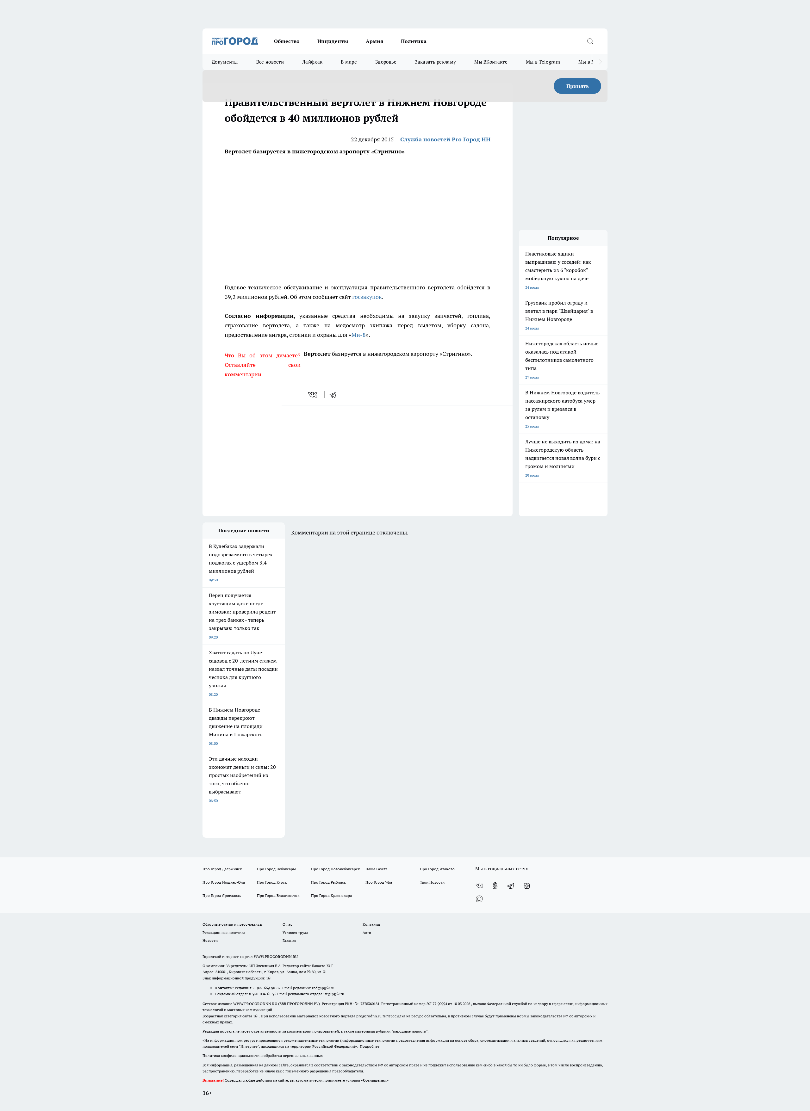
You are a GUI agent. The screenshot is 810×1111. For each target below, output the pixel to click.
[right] (600, 62)
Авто (367, 932)
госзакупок (367, 296)
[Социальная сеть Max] (479, 898)
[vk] (313, 394)
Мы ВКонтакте (491, 62)
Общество (287, 41)
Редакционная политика (223, 932)
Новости (210, 940)
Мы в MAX (590, 62)
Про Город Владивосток (278, 895)
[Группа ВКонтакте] (479, 886)
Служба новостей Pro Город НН (445, 139)
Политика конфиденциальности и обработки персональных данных (262, 1055)
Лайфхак (312, 62)
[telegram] (335, 394)
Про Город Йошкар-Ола (223, 882)
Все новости (270, 62)
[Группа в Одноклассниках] (495, 886)
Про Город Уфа (378, 882)
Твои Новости (432, 882)
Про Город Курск (272, 882)
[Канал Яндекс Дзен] (527, 886)
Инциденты (332, 41)
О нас (287, 924)
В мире (349, 62)
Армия (374, 41)
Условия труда (295, 932)
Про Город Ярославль (221, 895)
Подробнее (369, 1046)
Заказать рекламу (435, 62)
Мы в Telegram (543, 62)
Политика (414, 41)
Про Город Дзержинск (222, 869)
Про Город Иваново (437, 869)
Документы (225, 62)
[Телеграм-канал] (511, 886)
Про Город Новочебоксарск (335, 869)
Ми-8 (359, 334)
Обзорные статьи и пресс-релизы (232, 924)
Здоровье (385, 62)
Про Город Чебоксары (276, 869)
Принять (577, 86)
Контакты (371, 924)
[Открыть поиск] (590, 41)
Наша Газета (376, 869)
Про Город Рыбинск (328, 882)
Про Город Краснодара (331, 895)
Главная (289, 940)
